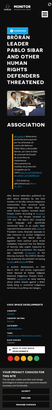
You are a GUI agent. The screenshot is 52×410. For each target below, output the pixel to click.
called (39, 228)
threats (10, 261)
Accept (25, 391)
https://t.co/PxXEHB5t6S (30, 172)
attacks (22, 261)
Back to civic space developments (23, 349)
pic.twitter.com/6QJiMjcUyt (26, 175)
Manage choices (26, 405)
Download (20, 31)
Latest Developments (14, 328)
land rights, (37, 335)
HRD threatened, (27, 335)
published (21, 279)
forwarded (30, 252)
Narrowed (10, 321)
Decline (26, 398)
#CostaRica (19, 136)
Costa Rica (10, 314)
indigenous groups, (13, 335)
